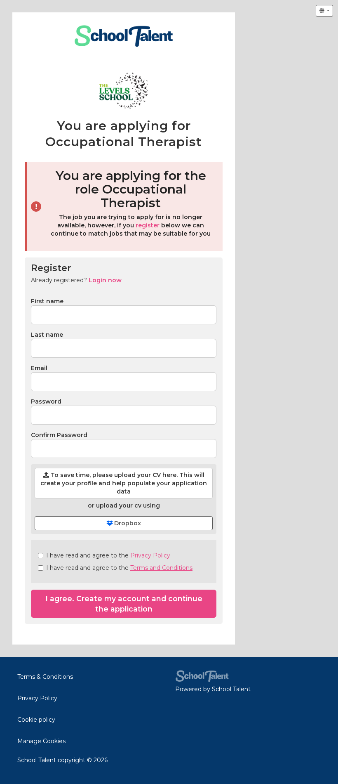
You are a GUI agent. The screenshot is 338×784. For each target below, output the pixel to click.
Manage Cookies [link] (41, 741)
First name (47, 301)
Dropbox (127, 523)
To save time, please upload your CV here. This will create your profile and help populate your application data (123, 483)
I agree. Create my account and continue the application (123, 603)
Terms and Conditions (161, 567)
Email (39, 368)
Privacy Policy (150, 555)
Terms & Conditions (45, 676)
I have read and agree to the (108, 555)
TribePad (202, 676)
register (148, 225)
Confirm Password (59, 435)
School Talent (231, 689)
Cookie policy (36, 719)
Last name (47, 334)
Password (46, 401)
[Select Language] (324, 11)
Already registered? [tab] (76, 280)
